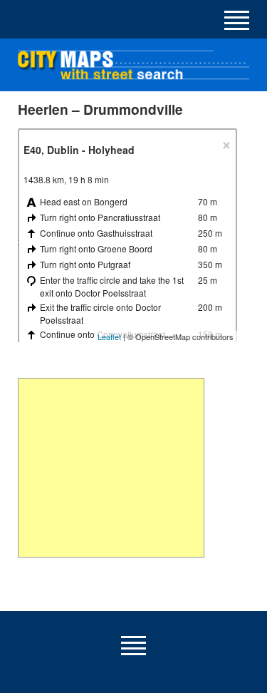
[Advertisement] (111, 468)
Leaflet (109, 336)
